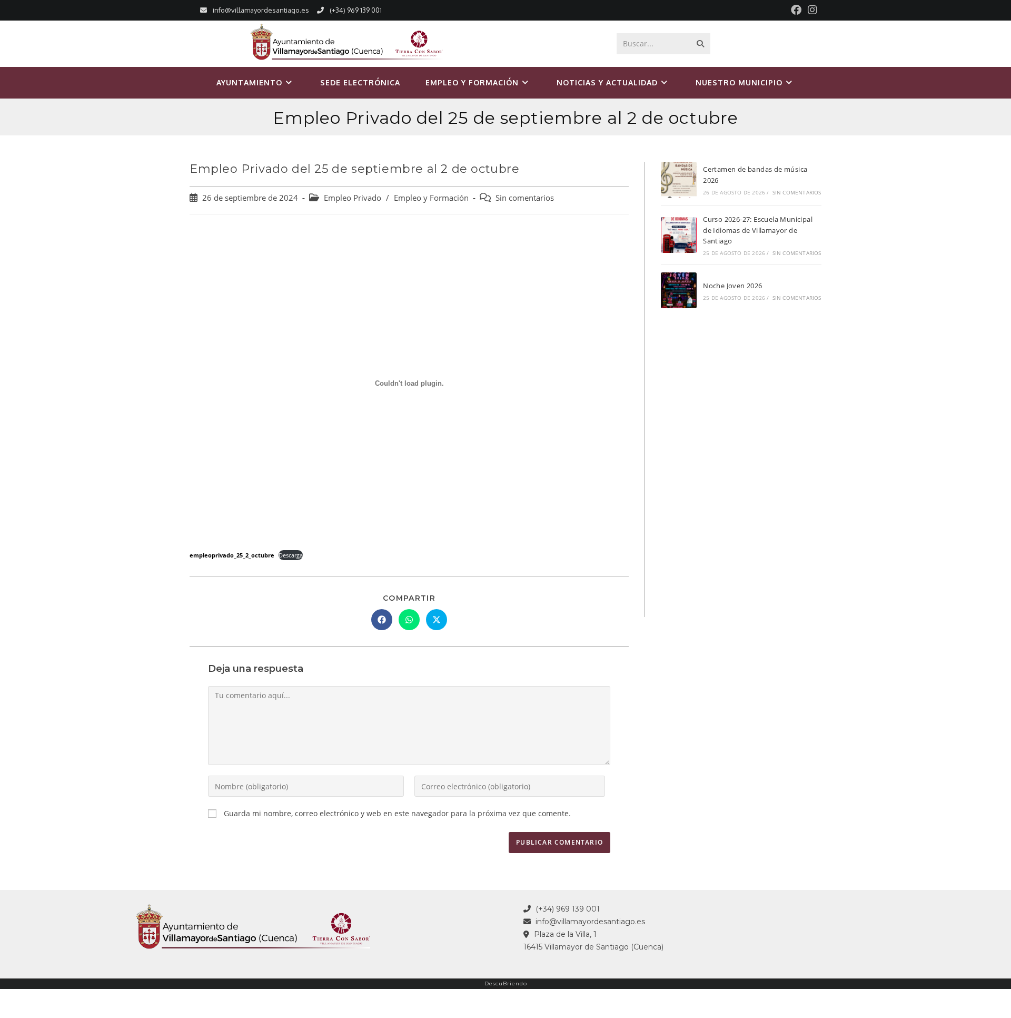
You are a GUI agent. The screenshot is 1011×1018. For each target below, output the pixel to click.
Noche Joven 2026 (732, 285)
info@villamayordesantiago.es (261, 10)
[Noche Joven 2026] (679, 290)
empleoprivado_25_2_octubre (232, 555)
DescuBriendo (505, 983)
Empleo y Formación (431, 198)
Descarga (291, 555)
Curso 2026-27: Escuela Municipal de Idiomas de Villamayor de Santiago (757, 230)
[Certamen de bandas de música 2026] (679, 180)
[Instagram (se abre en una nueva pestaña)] (811, 10)
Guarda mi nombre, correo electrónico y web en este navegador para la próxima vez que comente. (397, 813)
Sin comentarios (524, 198)
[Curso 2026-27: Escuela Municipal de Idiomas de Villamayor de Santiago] (679, 235)
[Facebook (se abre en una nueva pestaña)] (796, 10)
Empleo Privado (352, 198)
